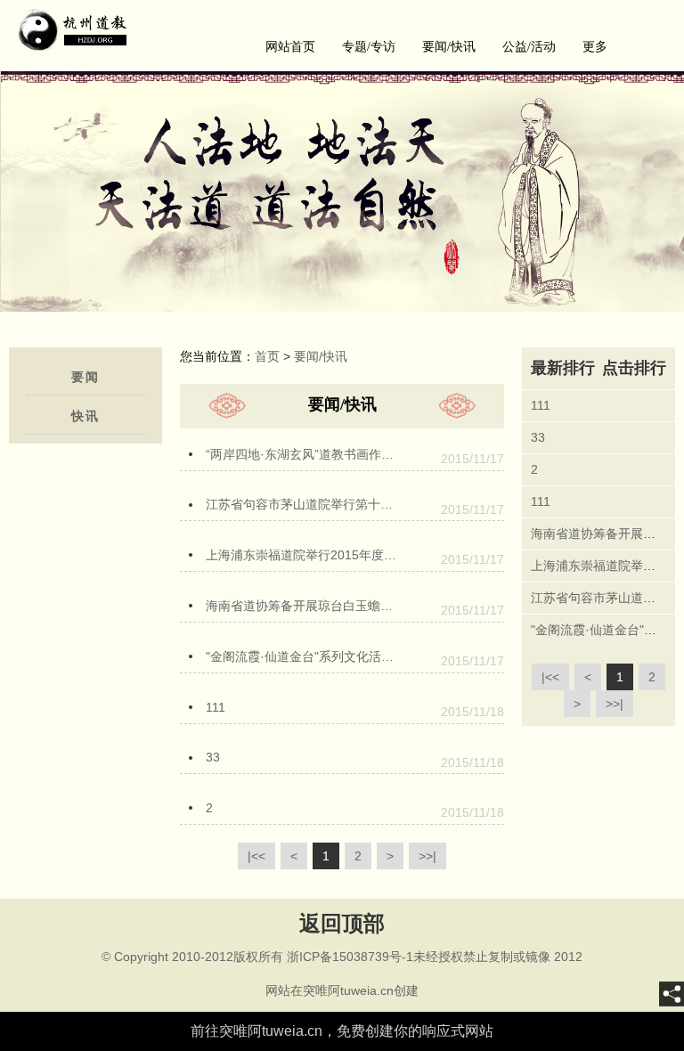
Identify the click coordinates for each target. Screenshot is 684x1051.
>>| (427, 856)
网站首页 (290, 46)
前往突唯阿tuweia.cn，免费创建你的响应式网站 (342, 1031)
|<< (256, 856)
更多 (594, 46)
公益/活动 (529, 46)
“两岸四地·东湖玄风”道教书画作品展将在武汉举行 (305, 454)
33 (213, 757)
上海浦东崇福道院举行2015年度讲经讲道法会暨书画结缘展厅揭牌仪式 (305, 555)
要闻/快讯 (449, 46)
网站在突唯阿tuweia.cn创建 (342, 990)
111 (215, 707)
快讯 (85, 416)
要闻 (85, 377)
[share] (671, 994)
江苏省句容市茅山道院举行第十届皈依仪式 (305, 504)
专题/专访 (368, 46)
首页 (267, 356)
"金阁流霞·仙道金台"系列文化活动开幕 (305, 656)
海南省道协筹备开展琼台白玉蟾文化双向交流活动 (305, 606)
